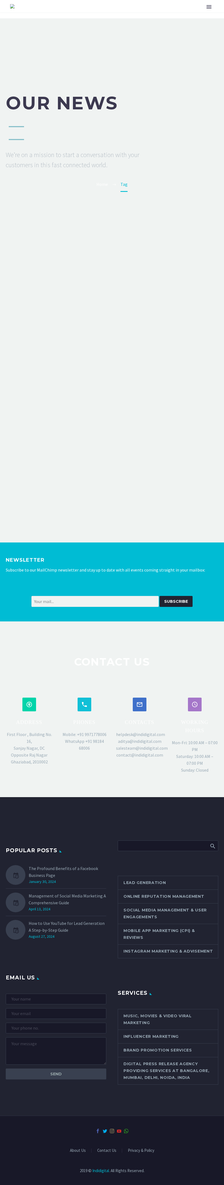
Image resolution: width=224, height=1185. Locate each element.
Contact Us (106, 1151)
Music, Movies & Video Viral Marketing (157, 1019)
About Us (78, 1151)
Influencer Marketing (151, 1036)
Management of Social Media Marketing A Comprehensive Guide (67, 899)
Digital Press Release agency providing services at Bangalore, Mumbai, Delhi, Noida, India (166, 1070)
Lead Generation (144, 882)
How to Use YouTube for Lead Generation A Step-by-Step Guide (67, 926)
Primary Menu (209, 7)
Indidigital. (101, 1170)
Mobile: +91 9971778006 (85, 734)
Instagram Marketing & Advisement (168, 951)
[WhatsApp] (126, 1131)
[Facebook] (98, 1131)
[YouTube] (119, 1131)
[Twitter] (105, 1131)
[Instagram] (112, 1131)
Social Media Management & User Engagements (165, 913)
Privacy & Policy (141, 1151)
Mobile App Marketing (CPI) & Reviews (159, 934)
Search (212, 845)
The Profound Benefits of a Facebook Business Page (63, 872)
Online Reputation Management (163, 896)
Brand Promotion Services (157, 1050)
